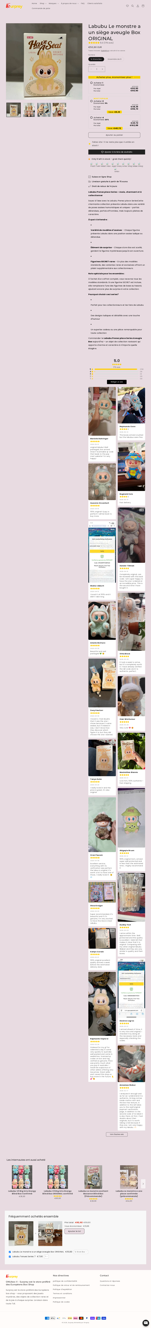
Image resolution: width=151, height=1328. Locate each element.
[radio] (114, 87)
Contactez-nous (107, 1285)
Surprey (71, 1323)
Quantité (91, 64)
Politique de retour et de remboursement (71, 1285)
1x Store (96, 59)
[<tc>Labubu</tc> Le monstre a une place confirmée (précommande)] (129, 1177)
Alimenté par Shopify (81, 1323)
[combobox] (81, 1252)
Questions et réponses (110, 1281)
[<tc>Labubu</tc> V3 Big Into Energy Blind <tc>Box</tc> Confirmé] (22, 1177)
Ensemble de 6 (116, 59)
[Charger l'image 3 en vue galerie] (44, 110)
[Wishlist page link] (127, 6)
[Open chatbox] (146, 1323)
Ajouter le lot (74, 1231)
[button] (42, 3)
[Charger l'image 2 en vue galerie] (29, 110)
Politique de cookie (61, 1302)
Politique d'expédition (62, 1289)
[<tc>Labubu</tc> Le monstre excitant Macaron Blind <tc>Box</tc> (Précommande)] (93, 1177)
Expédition (105, 51)
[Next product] (143, 1184)
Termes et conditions (62, 1293)
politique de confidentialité (65, 1281)
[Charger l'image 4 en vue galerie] (59, 110)
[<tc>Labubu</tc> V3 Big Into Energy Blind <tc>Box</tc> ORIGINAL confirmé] (57, 1177)
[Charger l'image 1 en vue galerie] (13, 110)
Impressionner (59, 1297)
